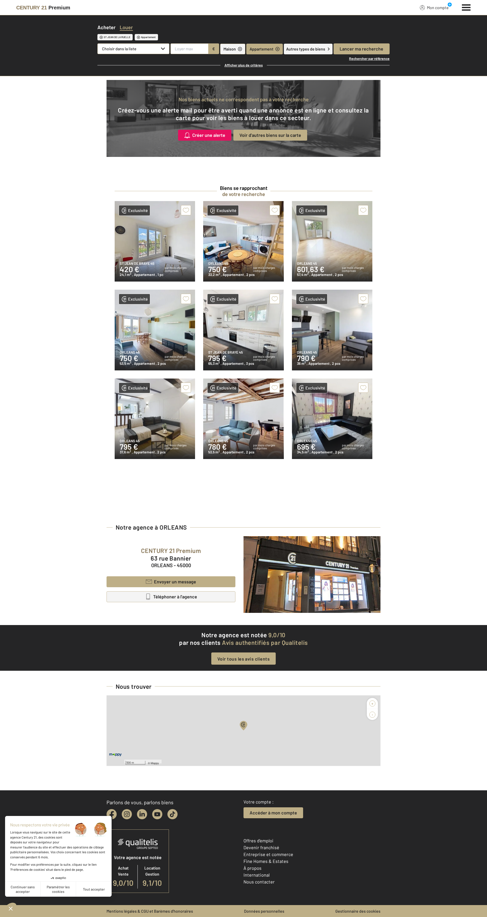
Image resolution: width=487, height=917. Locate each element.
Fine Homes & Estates (266, 861)
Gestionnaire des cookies (357, 911)
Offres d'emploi (258, 840)
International (257, 875)
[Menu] (466, 7)
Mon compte (438, 7)
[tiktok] (172, 814)
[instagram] (127, 814)
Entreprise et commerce (268, 854)
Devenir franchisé (261, 847)
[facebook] (112, 814)
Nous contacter (259, 882)
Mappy (155, 763)
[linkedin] (142, 814)
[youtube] (157, 814)
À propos (253, 868)
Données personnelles (264, 911)
